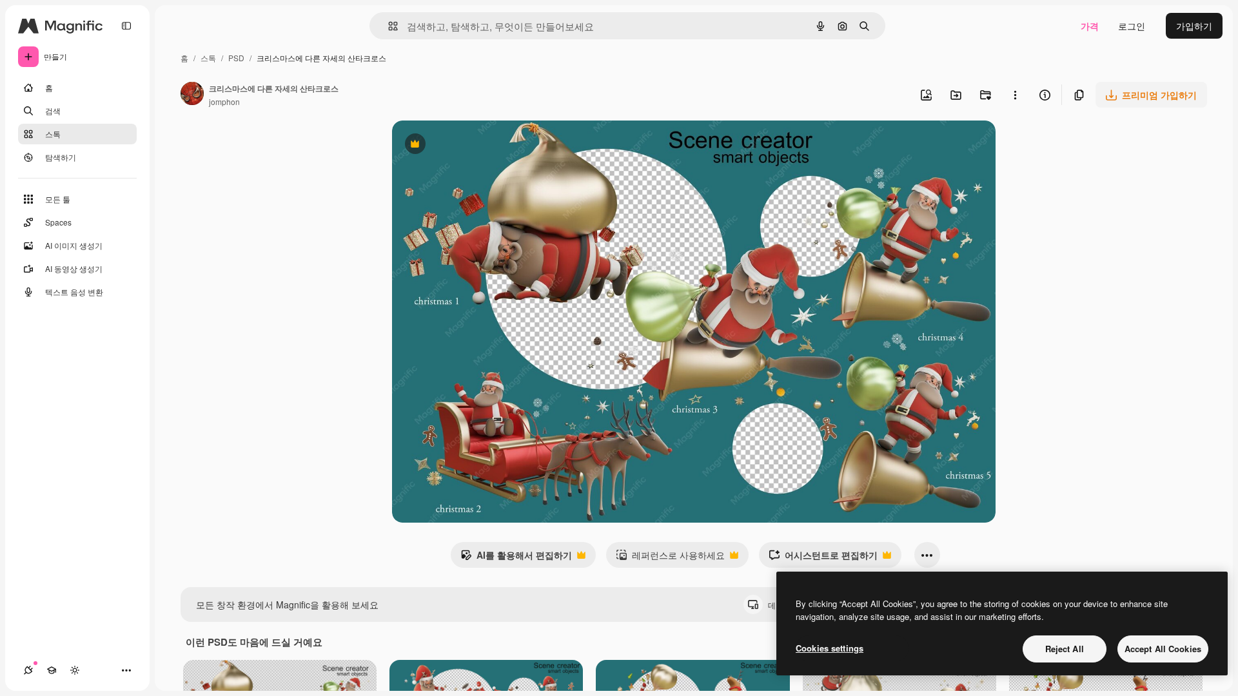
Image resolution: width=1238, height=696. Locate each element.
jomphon (224, 101)
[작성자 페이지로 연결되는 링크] (192, 95)
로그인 (1131, 25)
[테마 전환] (74, 670)
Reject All (1064, 649)
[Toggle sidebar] (126, 25)
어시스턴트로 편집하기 (823, 558)
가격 (1090, 25)
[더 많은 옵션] (1015, 95)
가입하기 (1194, 25)
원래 (466, 145)
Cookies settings (829, 648)
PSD (236, 57)
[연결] (28, 670)
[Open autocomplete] (388, 26)
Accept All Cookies (1163, 649)
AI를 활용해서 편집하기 (516, 558)
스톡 (208, 57)
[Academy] (51, 670)
